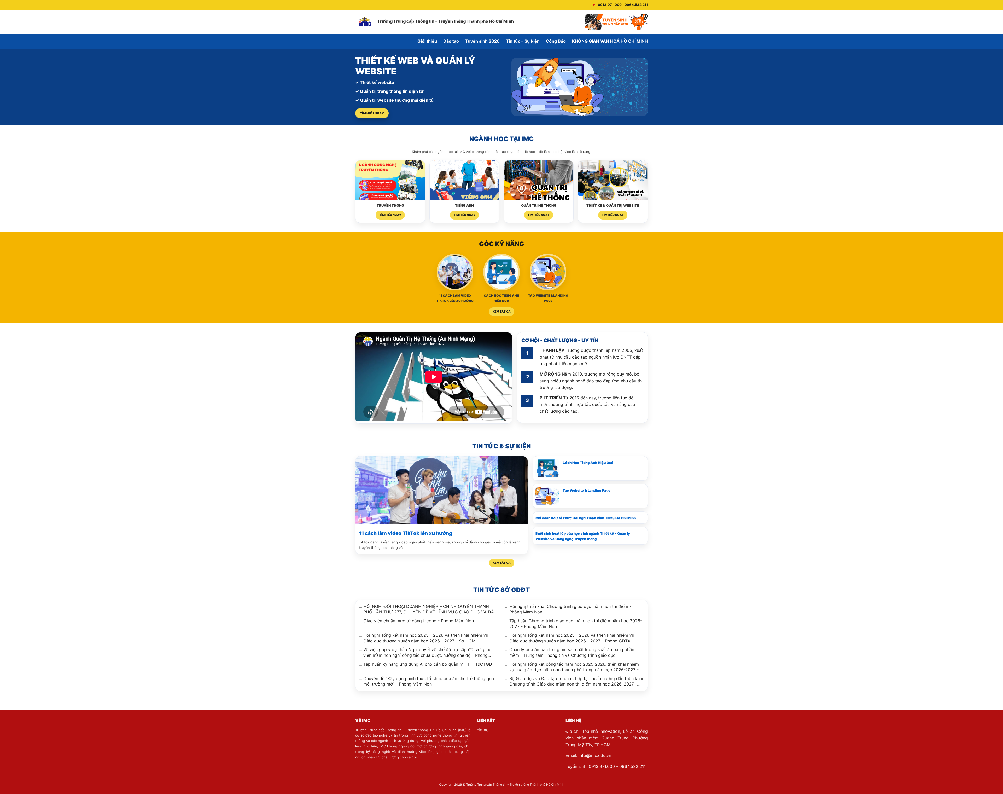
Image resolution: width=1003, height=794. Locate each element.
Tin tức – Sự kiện (523, 41)
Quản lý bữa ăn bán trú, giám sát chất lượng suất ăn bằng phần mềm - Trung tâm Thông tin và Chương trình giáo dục (571, 652)
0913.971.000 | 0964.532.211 (623, 5)
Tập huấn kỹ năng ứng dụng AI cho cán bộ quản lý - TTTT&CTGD (427, 664)
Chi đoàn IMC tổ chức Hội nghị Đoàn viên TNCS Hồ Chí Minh (585, 518)
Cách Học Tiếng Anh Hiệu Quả (588, 463)
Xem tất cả (502, 311)
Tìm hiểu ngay (372, 113)
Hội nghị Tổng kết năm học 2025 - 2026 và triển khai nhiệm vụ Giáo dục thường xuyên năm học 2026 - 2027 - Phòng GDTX (571, 637)
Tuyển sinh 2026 (482, 41)
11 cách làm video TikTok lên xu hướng (405, 533)
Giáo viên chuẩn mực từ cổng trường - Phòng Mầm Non (418, 620)
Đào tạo (451, 41)
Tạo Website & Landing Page (586, 490)
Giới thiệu (427, 41)
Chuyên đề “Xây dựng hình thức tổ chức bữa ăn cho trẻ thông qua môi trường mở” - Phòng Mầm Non (428, 681)
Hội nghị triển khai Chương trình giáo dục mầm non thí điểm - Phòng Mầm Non (570, 609)
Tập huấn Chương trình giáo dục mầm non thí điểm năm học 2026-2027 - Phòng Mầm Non (575, 623)
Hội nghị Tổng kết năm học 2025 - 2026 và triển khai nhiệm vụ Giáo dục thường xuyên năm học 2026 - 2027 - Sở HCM (425, 637)
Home (482, 729)
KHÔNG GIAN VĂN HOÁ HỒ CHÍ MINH (610, 41)
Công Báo (556, 41)
